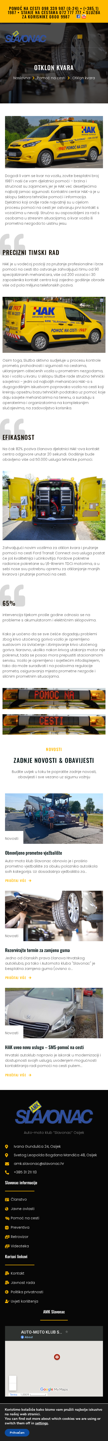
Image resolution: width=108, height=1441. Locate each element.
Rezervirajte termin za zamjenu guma (37, 950)
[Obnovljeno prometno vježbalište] (54, 818)
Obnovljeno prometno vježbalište (33, 852)
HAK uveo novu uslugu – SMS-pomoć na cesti (44, 1047)
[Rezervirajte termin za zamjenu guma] (54, 916)
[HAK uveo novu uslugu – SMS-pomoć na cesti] (54, 1013)
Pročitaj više (15, 881)
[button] (80, 36)
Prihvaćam (17, 1433)
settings (41, 1423)
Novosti (11, 838)
